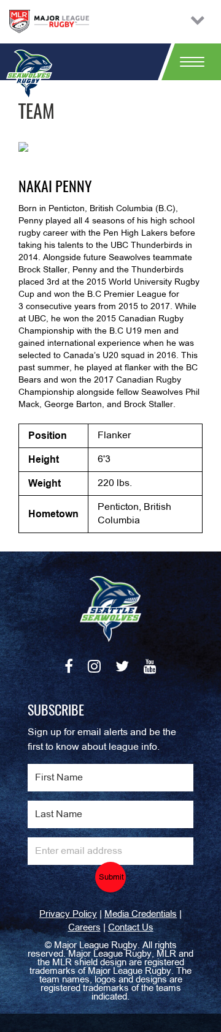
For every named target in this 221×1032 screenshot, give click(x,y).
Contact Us (130, 928)
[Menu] (187, 61)
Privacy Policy (68, 914)
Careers (84, 928)
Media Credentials (140, 914)
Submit (111, 877)
